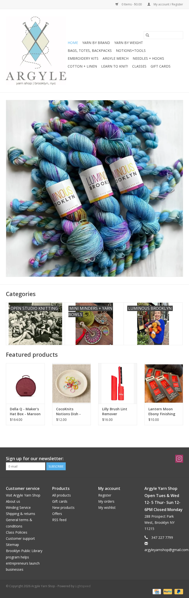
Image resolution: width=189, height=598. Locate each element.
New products (63, 507)
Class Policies (16, 532)
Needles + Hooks (148, 58)
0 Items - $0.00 (131, 4)
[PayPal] (167, 591)
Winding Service (18, 507)
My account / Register (168, 4)
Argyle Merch (115, 58)
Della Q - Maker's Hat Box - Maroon (25, 411)
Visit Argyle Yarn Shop (23, 495)
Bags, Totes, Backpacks (90, 50)
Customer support (20, 538)
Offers (57, 513)
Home (73, 42)
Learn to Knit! (114, 66)
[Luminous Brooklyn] (94, 188)
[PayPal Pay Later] (178, 591)
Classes (139, 66)
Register (104, 495)
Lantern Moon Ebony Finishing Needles (161, 411)
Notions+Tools (131, 50)
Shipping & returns (20, 513)
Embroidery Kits (83, 58)
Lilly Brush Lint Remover (114, 411)
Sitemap (12, 544)
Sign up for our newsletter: (34, 458)
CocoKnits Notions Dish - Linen (68, 411)
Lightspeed (83, 586)
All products (61, 495)
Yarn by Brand (96, 42)
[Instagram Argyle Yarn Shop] (179, 459)
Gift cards (161, 66)
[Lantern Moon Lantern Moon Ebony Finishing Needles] (163, 383)
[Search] (147, 35)
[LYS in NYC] (36, 50)
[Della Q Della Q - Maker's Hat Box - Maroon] (25, 383)
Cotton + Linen (82, 66)
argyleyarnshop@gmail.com (166, 549)
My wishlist (107, 507)
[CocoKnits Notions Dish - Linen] (71, 383)
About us (13, 501)
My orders (106, 501)
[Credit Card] (156, 591)
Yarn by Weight (128, 42)
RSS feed (59, 519)
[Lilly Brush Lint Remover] (117, 383)
